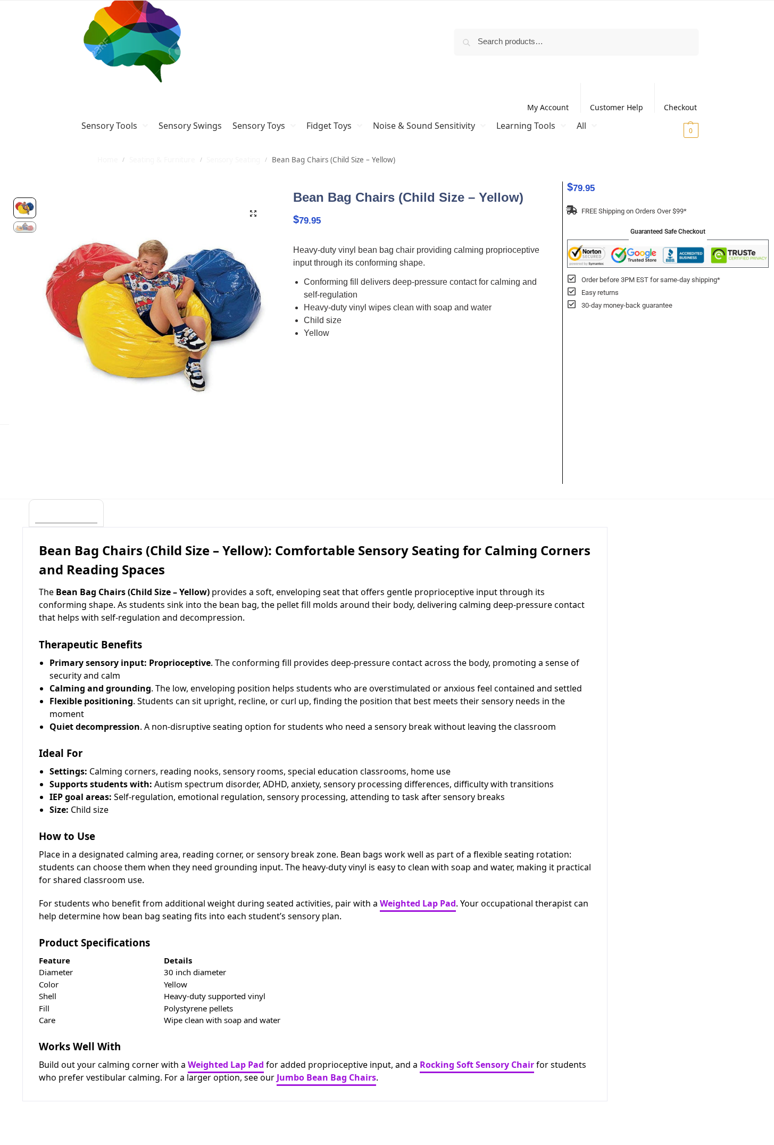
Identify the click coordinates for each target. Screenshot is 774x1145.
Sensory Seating (233, 159)
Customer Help (616, 107)
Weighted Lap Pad (418, 903)
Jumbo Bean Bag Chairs (326, 1077)
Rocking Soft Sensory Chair (477, 1064)
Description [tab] (66, 514)
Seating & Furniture (162, 159)
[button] (677, 130)
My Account (548, 107)
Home (107, 159)
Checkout (680, 107)
